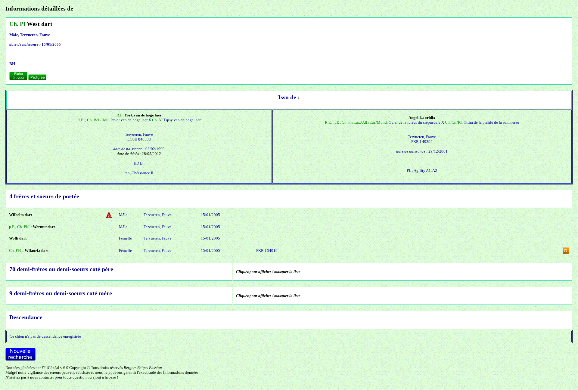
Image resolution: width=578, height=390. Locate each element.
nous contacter (42, 377)
